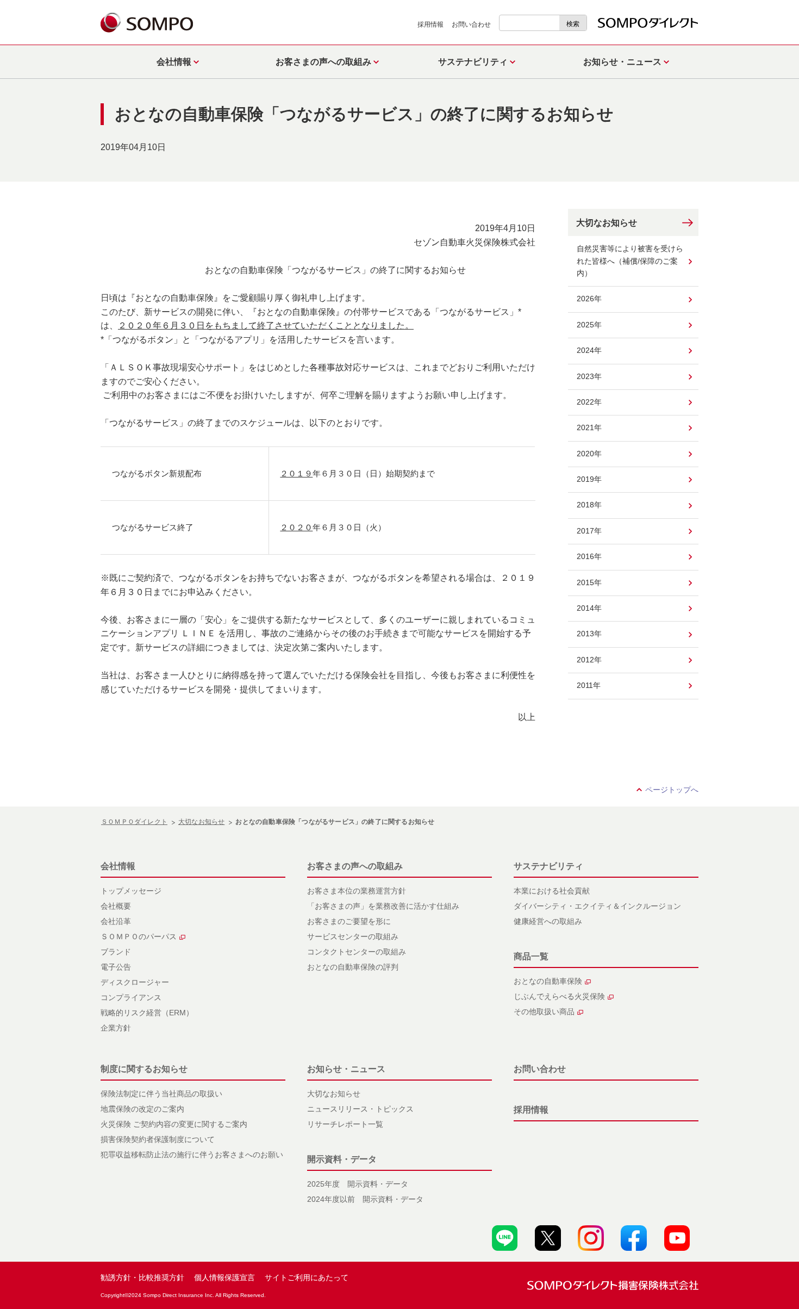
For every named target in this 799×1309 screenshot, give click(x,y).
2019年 (589, 479)
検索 (572, 24)
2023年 (589, 376)
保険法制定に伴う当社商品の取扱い (161, 1093)
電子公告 (116, 967)
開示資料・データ (342, 1159)
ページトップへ (671, 789)
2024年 (589, 350)
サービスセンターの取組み (352, 936)
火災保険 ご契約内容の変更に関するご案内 (174, 1124)
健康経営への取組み (548, 921)
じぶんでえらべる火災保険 (559, 996)
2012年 (589, 659)
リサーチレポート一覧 (345, 1124)
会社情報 (118, 866)
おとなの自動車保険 (548, 981)
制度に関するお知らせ (144, 1069)
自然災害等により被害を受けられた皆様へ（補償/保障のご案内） (630, 260)
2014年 (589, 608)
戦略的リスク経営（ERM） (147, 1012)
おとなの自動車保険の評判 (352, 967)
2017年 (589, 530)
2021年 (589, 427)
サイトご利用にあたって (306, 1277)
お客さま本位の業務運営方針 (356, 890)
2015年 (589, 582)
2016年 (589, 556)
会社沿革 (116, 921)
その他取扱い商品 (544, 1011)
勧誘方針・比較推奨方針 (142, 1277)
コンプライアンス (131, 997)
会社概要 (116, 906)
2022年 (589, 402)
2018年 (589, 504)
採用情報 (430, 24)
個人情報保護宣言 (224, 1277)
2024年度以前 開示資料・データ (365, 1199)
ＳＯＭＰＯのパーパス (139, 936)
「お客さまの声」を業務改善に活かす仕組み (383, 906)
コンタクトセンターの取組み (356, 951)
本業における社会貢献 (552, 890)
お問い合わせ (471, 24)
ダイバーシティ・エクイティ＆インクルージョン (597, 906)
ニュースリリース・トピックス (360, 1109)
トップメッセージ (131, 890)
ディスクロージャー (135, 982)
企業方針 (116, 1027)
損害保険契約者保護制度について (158, 1139)
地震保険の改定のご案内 (142, 1109)
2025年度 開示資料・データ (357, 1184)
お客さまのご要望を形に (349, 921)
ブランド (116, 951)
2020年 (589, 453)
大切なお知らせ (606, 222)
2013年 (589, 633)
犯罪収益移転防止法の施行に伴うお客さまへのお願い (192, 1154)
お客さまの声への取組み (355, 866)
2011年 (589, 685)
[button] (175, 61)
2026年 (589, 298)
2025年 (589, 324)
